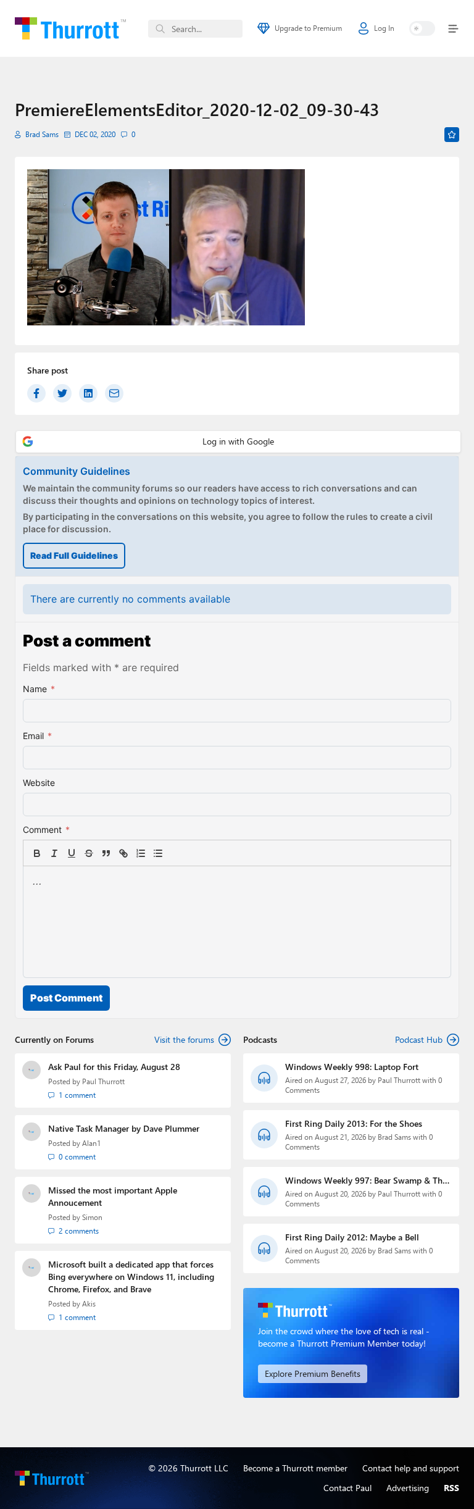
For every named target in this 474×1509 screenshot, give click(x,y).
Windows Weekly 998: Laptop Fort (351, 1066)
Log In (384, 28)
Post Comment (66, 998)
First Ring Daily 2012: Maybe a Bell (352, 1237)
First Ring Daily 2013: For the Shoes (353, 1123)
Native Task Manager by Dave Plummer (123, 1128)
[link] (175, 853)
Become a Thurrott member (295, 1468)
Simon (92, 1217)
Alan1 (91, 1143)
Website (39, 782)
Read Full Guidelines (74, 555)
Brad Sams (42, 134)
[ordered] (140, 853)
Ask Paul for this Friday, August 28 (114, 1066)
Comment (46, 829)
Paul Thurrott (103, 1081)
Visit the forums (184, 1039)
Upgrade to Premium (308, 28)
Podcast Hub (419, 1039)
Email (37, 735)
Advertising (407, 1488)
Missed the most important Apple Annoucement (112, 1196)
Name (39, 688)
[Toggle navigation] (451, 28)
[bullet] (158, 853)
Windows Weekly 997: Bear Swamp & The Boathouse (366, 1180)
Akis (89, 1303)
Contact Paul (347, 1488)
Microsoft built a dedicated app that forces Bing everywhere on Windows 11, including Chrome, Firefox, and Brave (131, 1276)
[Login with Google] (238, 442)
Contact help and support (410, 1468)
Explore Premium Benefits (312, 1373)
